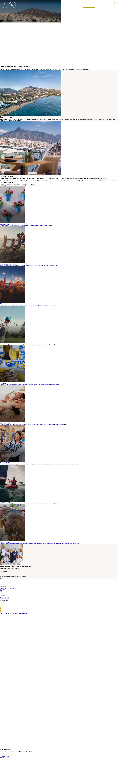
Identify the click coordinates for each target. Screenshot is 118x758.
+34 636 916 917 (108, 2)
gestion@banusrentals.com (21, 613)
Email (4, 569)
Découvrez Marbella (89, 6)
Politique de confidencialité (6, 755)
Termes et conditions (4, 598)
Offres (65, 6)
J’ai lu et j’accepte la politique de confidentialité (13, 576)
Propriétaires (100, 6)
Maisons (2, 591)
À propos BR (110, 6)
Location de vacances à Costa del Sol (8, 588)
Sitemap (2, 757)
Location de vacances (53, 6)
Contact (1, 605)
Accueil (44, 6)
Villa (1, 590)
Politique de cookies (4, 756)
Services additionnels (75, 6)
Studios (1, 593)
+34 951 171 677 (3, 613)
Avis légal (2, 753)
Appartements (3, 589)
